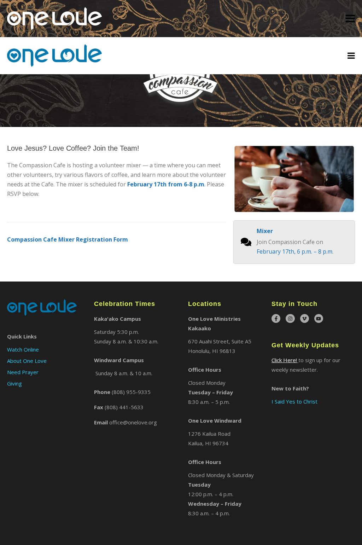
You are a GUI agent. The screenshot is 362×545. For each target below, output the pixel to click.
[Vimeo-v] (304, 318)
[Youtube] (318, 318)
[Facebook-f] (276, 318)
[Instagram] (290, 318)
